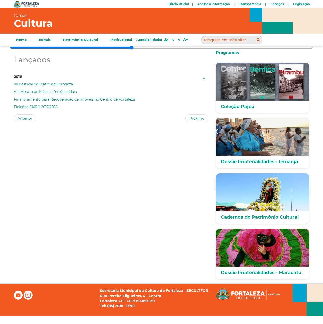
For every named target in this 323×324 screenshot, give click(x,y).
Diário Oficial (178, 4)
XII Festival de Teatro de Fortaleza (43, 84)
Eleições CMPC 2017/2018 (36, 107)
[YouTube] (19, 298)
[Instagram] (28, 298)
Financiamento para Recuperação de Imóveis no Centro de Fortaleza (74, 99)
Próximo (196, 118)
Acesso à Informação (213, 4)
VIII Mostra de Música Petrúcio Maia (45, 91)
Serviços (277, 4)
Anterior (25, 118)
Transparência (250, 4)
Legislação (301, 4)
